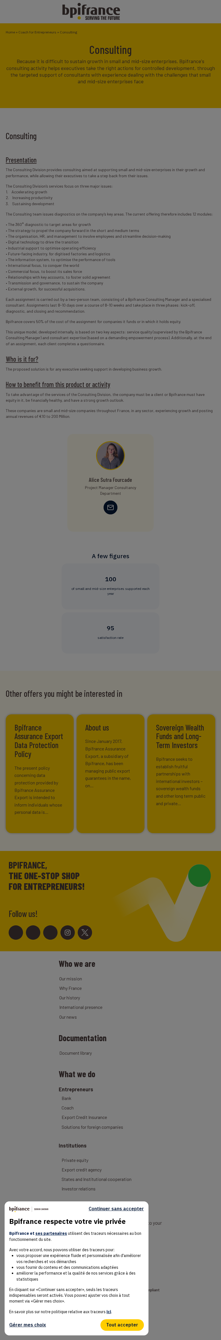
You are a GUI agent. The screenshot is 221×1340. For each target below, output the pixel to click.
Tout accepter (122, 1325)
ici (108, 1311)
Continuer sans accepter (116, 1208)
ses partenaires (51, 1233)
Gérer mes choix (27, 1325)
